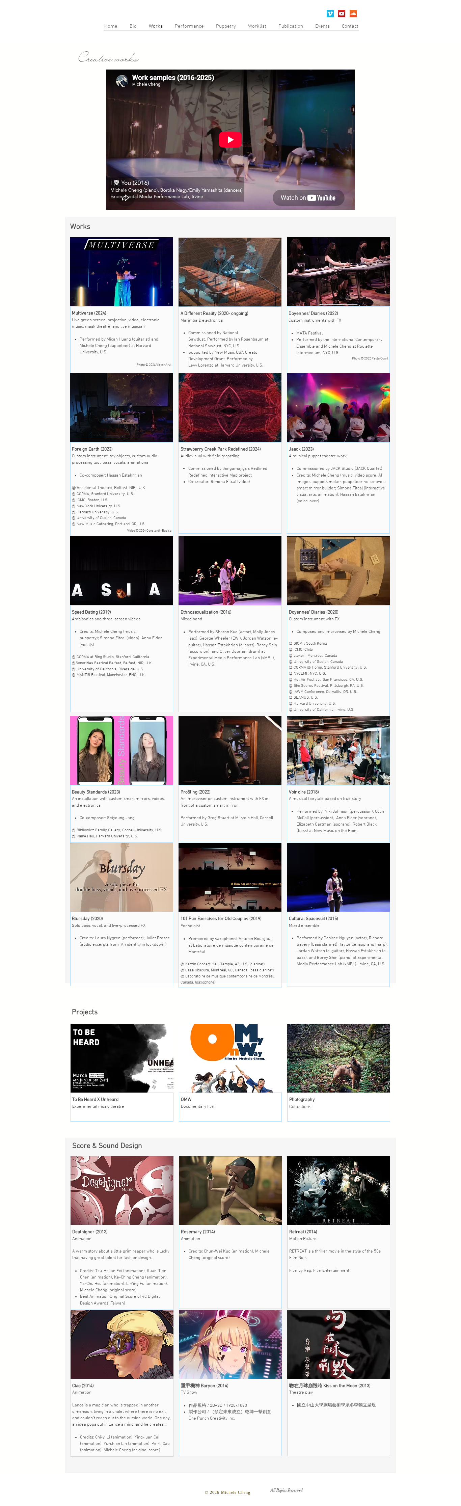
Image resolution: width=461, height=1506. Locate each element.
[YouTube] (341, 13)
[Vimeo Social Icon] (330, 13)
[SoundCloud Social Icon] (353, 13)
